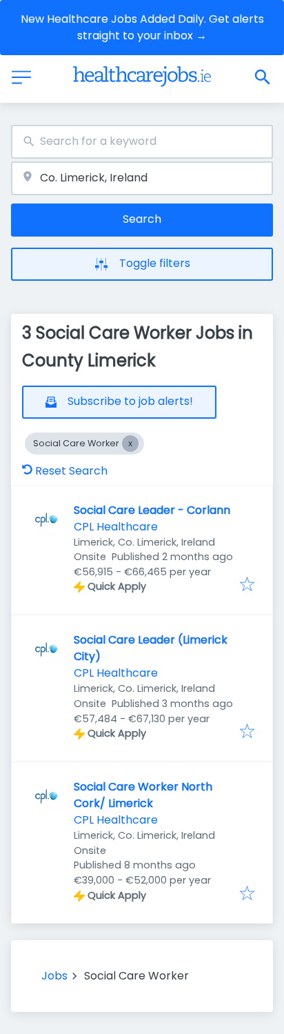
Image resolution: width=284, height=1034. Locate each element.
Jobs (54, 976)
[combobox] (142, 142)
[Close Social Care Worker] (130, 443)
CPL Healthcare (116, 527)
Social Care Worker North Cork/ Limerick (143, 795)
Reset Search (71, 471)
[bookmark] (247, 585)
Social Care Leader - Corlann (152, 510)
